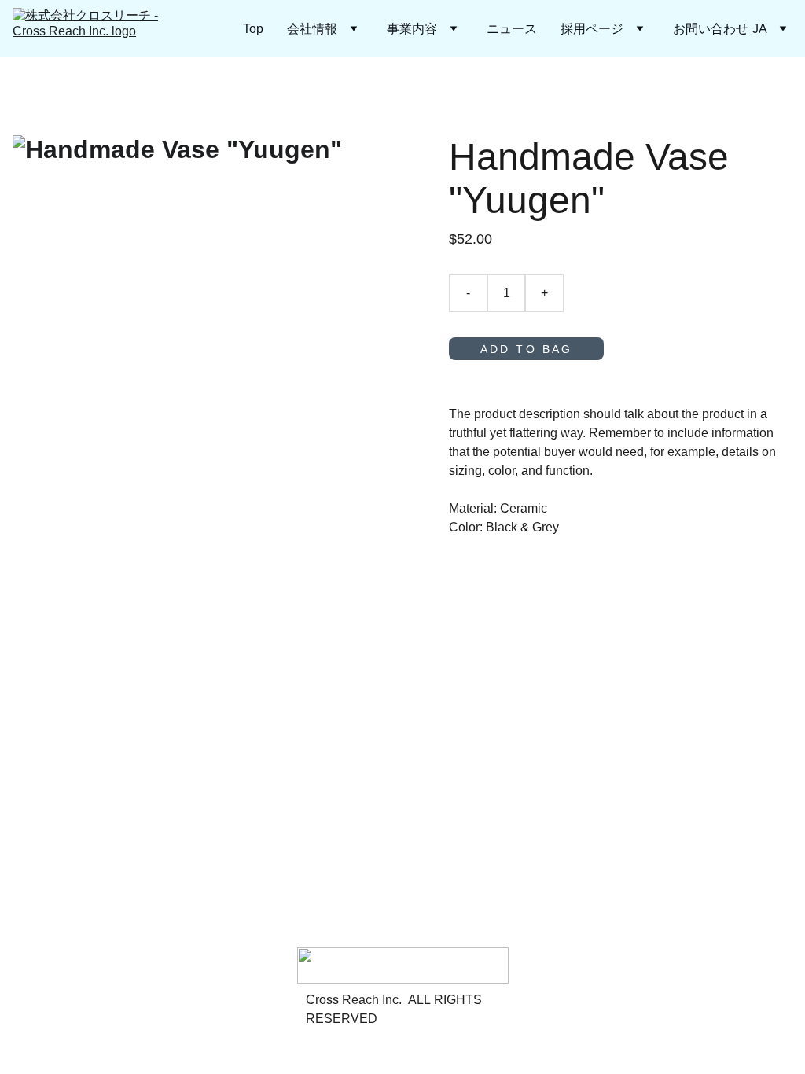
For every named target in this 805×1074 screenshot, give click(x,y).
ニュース (512, 28)
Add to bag (526, 348)
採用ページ (592, 28)
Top (253, 28)
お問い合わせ (710, 28)
